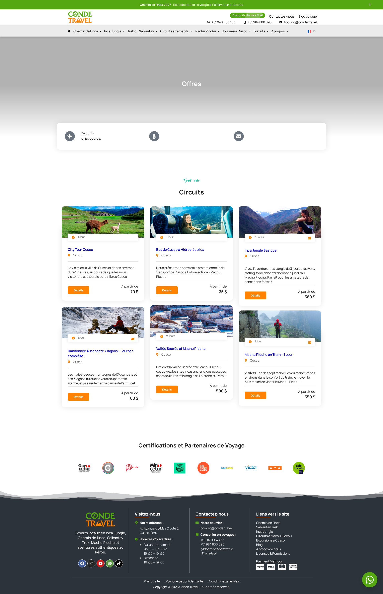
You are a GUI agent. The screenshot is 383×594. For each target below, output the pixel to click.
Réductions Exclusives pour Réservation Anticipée (191, 5)
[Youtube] (101, 563)
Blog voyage (307, 16)
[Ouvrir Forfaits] (267, 31)
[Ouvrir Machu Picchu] (218, 31)
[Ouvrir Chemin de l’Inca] (100, 31)
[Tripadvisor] (110, 563)
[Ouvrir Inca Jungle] (123, 31)
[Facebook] (82, 563)
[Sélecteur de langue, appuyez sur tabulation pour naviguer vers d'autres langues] (311, 31)
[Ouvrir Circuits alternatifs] (191, 31)
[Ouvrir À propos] (287, 31)
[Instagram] (91, 563)
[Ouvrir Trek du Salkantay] (156, 31)
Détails (78, 290)
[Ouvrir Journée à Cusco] (250, 31)
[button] (369, 4)
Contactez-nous (281, 16)
